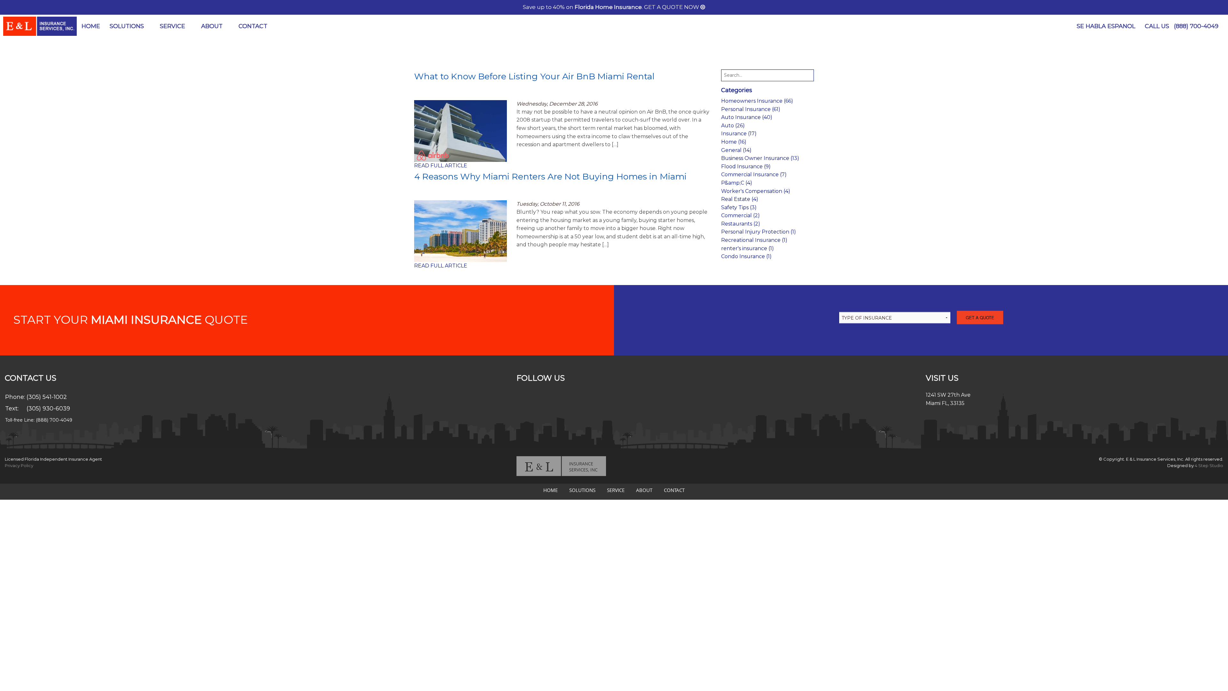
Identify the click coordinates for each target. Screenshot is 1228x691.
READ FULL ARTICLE (440, 166)
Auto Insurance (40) (746, 117)
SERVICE (172, 26)
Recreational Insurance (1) (754, 240)
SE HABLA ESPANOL (1106, 26)
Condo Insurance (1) (746, 256)
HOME (91, 26)
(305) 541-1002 (47, 397)
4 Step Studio (1209, 465)
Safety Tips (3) (739, 207)
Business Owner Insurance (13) (760, 158)
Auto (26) (733, 126)
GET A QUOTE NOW (672, 7)
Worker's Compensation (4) (755, 191)
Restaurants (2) (740, 224)
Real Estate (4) (739, 199)
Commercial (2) (740, 215)
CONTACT (253, 26)
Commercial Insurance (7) (754, 174)
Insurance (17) (739, 134)
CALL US (1181, 26)
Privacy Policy (19, 465)
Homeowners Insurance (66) (757, 101)
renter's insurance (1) (747, 248)
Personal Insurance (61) (750, 109)
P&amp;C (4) (736, 183)
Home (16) (733, 142)
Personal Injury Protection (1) (758, 232)
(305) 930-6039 (48, 408)
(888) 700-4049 (1196, 26)
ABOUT (212, 26)
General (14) (736, 150)
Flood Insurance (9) (746, 166)
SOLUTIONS (127, 26)
